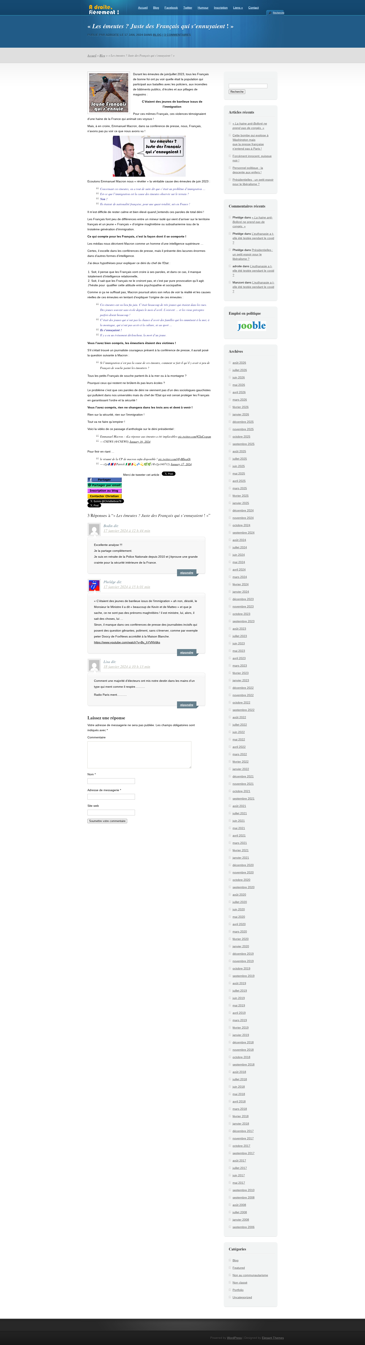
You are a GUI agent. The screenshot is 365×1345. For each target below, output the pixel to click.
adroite (112, 35)
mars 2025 (240, 488)
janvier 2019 (241, 1035)
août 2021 (239, 806)
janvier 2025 (241, 503)
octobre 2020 (241, 879)
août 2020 (239, 894)
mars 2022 (240, 754)
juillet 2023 (240, 636)
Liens (238, 7)
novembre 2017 (243, 1138)
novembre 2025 (243, 429)
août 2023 (239, 628)
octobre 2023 (241, 614)
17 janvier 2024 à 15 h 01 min (127, 586)
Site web (93, 805)
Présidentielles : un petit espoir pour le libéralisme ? (253, 254)
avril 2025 (239, 481)
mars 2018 (240, 1108)
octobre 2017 (241, 1145)
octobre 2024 (241, 525)
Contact (253, 7)
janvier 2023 (241, 680)
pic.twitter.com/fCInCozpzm (194, 436)
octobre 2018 (241, 1057)
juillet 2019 (240, 990)
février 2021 (241, 850)
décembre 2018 (243, 1042)
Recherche (278, 12)
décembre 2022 (243, 687)
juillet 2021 (240, 813)
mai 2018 (239, 1094)
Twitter (187, 7)
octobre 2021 (241, 791)
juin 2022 (239, 732)
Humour (203, 7)
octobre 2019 (241, 968)
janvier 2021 (241, 857)
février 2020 (241, 939)
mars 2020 (240, 931)
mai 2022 (239, 739)
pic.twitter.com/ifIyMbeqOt (174, 459)
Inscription (221, 7)
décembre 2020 (243, 865)
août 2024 (239, 540)
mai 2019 (239, 1005)
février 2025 (241, 495)
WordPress (234, 1338)
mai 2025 (239, 473)
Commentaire (96, 737)
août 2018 (239, 1072)
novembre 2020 (243, 872)
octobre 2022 (241, 702)
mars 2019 (240, 1020)
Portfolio (238, 1290)
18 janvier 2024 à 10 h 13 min (127, 666)
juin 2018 (239, 1086)
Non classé (240, 1282)
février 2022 (241, 761)
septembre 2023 (244, 621)
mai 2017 (239, 1182)
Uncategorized (242, 1297)
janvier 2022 (241, 769)
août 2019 (239, 983)
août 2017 (239, 1160)
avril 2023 (239, 658)
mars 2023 (240, 665)
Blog (156, 7)
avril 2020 (239, 924)
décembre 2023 (243, 599)
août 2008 (239, 1205)
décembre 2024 (243, 510)
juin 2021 (239, 820)
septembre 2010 (244, 1190)
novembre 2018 (243, 1049)
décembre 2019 (243, 953)
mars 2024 (240, 577)
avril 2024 (239, 569)
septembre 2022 (244, 710)
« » (253, 222)
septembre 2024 (244, 532)
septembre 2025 (244, 444)
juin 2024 (239, 554)
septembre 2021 (244, 798)
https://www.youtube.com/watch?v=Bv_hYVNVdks (127, 642)
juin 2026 (239, 377)
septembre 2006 (244, 1227)
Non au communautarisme (250, 1275)
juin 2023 (239, 643)
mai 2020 (239, 916)
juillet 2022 (240, 724)
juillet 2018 (240, 1079)
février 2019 (241, 1027)
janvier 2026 (241, 414)
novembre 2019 (243, 961)
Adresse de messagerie (104, 790)
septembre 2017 (244, 1153)
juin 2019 (239, 998)
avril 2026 (239, 392)
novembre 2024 (243, 517)
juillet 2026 (240, 370)
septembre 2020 (244, 887)
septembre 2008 (244, 1197)
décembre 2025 (243, 421)
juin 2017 (239, 1175)
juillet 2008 (240, 1212)
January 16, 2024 (139, 441)
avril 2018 (239, 1101)
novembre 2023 (243, 606)
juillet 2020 (240, 902)
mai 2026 (239, 384)
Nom (91, 774)
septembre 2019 (244, 976)
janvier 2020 (241, 946)
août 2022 (239, 717)
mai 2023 (239, 650)
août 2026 (239, 362)
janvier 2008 (241, 1219)
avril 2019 (239, 1012)
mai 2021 (239, 828)
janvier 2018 (241, 1123)
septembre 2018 (244, 1064)
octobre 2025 (241, 436)
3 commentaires (177, 35)
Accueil (143, 7)
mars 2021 (240, 843)
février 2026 (241, 407)
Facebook (171, 7)
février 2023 (241, 673)
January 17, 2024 (181, 464)
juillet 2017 (240, 1168)
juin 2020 (239, 909)
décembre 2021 (243, 776)
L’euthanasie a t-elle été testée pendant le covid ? (253, 238)
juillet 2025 (240, 458)
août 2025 (239, 451)
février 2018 (241, 1116)
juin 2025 (239, 466)
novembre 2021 (243, 783)
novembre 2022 (243, 695)
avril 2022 (239, 746)
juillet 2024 (240, 547)
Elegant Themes (273, 1338)
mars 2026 (240, 399)
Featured (239, 1267)
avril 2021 (239, 835)
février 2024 (241, 584)
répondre (186, 572)
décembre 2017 (243, 1131)
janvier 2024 (241, 591)
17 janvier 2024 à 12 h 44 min (127, 530)
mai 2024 (239, 562)
